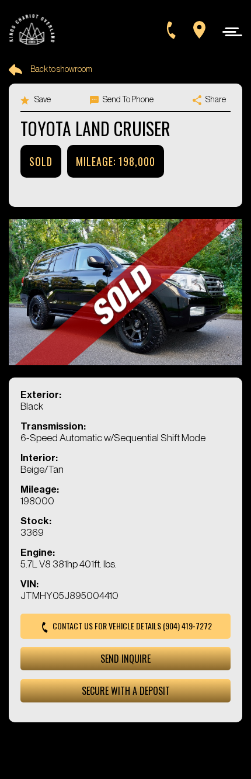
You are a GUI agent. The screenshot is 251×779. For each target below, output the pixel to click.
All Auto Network (144, 750)
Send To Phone (128, 100)
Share (215, 100)
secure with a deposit (126, 691)
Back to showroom (61, 69)
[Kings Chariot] (32, 30)
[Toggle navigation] (229, 31)
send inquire (125, 659)
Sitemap (144, 735)
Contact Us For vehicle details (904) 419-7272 (131, 625)
